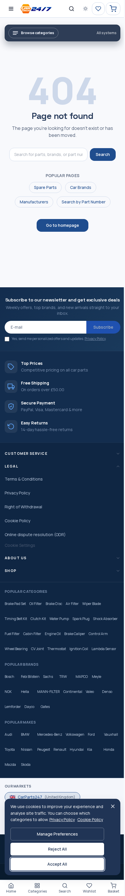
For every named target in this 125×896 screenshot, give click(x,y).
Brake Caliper (102, 640)
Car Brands (80, 187)
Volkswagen (75, 756)
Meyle (96, 698)
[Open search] (71, 8)
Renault (77, 771)
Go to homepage (62, 225)
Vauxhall (12, 771)
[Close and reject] (109, 799)
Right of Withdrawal (23, 513)
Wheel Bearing (38, 655)
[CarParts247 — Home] (37, 8)
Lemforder (13, 728)
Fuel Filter (40, 640)
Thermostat (79, 655)
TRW (63, 698)
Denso (107, 713)
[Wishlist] (98, 8)
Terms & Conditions (24, 486)
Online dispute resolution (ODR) (35, 541)
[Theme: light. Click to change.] (85, 8)
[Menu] (11, 8)
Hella (25, 713)
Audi (8, 756)
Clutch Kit (38, 625)
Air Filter (72, 610)
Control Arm (14, 655)
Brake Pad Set (15, 610)
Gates (45, 728)
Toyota (27, 771)
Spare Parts (45, 187)
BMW (25, 756)
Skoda (42, 786)
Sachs (48, 698)
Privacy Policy (95, 338)
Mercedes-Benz (49, 756)
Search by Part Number (84, 202)
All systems (107, 32)
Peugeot (61, 771)
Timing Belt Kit (16, 625)
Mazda (26, 786)
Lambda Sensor (17, 670)
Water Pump (59, 625)
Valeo (90, 713)
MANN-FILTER (48, 713)
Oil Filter (35, 610)
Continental (72, 713)
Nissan (44, 771)
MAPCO (82, 698)
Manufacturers (34, 202)
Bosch (9, 698)
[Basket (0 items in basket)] (113, 8)
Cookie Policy (17, 527)
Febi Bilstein (30, 698)
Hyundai (94, 771)
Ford (91, 756)
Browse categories (37, 32)
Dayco (29, 728)
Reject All (56, 849)
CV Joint (60, 655)
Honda (10, 786)
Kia (107, 771)
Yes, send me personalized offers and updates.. (59, 338)
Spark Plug (81, 625)
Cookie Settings (20, 552)
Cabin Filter (60, 640)
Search (103, 154)
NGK (8, 713)
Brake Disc (54, 610)
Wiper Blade (91, 610)
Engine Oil (81, 640)
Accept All (56, 864)
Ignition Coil (101, 655)
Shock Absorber (17, 640)
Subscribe (103, 327)
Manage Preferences (55, 834)
